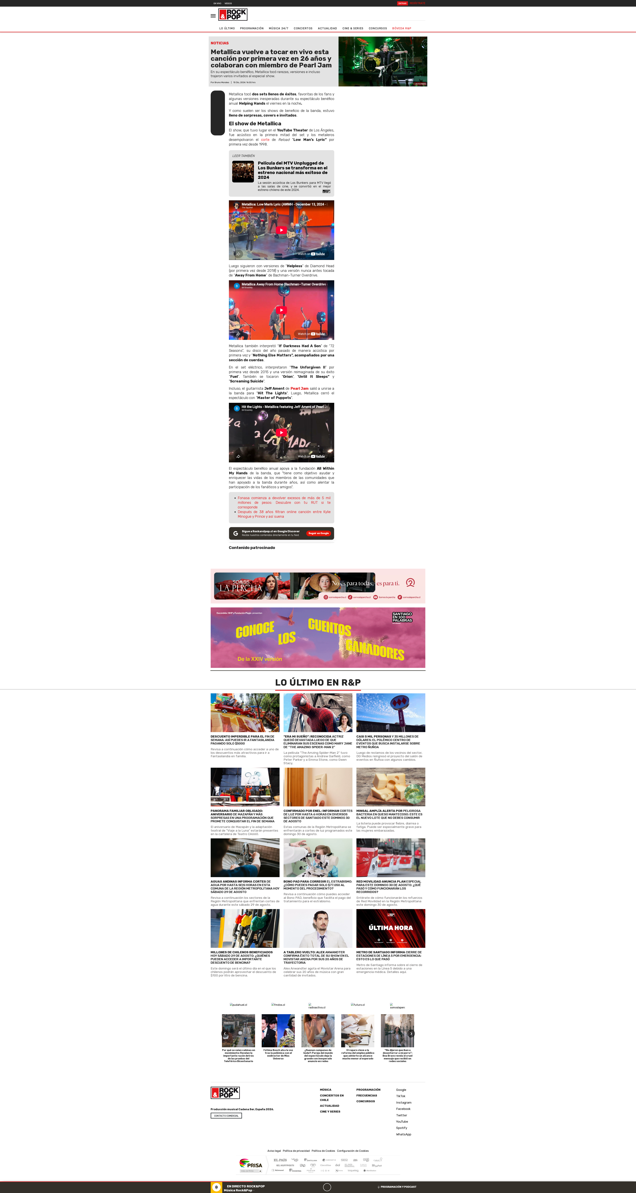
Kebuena (378, 1165)
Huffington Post (284, 1165)
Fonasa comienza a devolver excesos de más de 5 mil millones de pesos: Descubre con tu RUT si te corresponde (284, 502)
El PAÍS (280, 1160)
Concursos (378, 28)
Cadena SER (344, 1160)
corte (265, 140)
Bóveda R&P (401, 28)
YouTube (401, 1121)
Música (325, 1089)
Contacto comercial (226, 1116)
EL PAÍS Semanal (346, 1165)
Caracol (378, 1160)
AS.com (354, 1160)
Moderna (294, 1174)
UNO (303, 1165)
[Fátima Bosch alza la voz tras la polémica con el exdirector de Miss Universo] (278, 1030)
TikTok (400, 1096)
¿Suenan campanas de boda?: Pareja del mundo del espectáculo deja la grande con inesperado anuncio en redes (318, 1056)
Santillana (311, 1160)
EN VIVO (217, 3)
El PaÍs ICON (324, 1174)
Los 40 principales (296, 1160)
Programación (252, 28)
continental (338, 1165)
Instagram (403, 1102)
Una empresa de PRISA (251, 1163)
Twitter (401, 1115)
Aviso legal (274, 1150)
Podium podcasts (278, 1169)
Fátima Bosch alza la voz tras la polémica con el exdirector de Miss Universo (278, 1054)
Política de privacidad (296, 1150)
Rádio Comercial (382, 1174)
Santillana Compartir (329, 1160)
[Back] (311, 1187)
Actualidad (327, 28)
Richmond (278, 1174)
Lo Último (227, 28)
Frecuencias (366, 1095)
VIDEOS (228, 3)
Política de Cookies (323, 1150)
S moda (338, 1174)
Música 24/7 (279, 28)
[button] (126, 1181)
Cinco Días (325, 1165)
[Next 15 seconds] (335, 1187)
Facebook (403, 1109)
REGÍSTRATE (417, 3)
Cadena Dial (366, 1165)
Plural (310, 1174)
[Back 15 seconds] (319, 1187)
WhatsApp (403, 1134)
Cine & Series (353, 28)
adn (365, 1160)
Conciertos (303, 28)
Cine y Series (330, 1111)
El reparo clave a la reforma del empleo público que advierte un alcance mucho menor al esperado (357, 1054)
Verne (356, 1165)
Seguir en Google (319, 533)
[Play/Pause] (327, 1187)
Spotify (401, 1128)
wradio (312, 1165)
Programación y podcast (398, 1186)
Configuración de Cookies (353, 1150)
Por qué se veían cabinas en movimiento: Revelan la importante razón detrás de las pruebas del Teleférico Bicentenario (238, 1056)
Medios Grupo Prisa (251, 1171)
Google (400, 1090)
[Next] (343, 1187)
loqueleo (352, 1174)
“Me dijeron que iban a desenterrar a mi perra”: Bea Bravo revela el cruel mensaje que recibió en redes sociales (397, 1056)
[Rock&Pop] (232, 15)
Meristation (368, 1174)
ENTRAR (402, 3)
